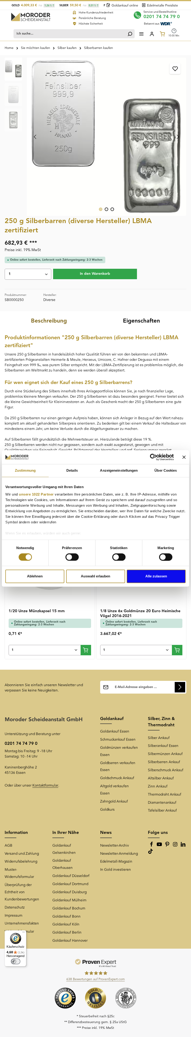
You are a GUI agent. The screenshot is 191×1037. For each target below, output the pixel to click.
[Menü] (141, 34)
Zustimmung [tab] (25, 470)
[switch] (72, 557)
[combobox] (70, 33)
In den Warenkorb (95, 274)
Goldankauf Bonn (66, 917)
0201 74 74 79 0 (161, 17)
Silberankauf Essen (163, 746)
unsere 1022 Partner (36, 494)
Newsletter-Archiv (114, 846)
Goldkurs (107, 810)
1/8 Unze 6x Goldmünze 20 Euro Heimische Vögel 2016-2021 (140, 613)
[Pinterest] (168, 846)
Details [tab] (72, 470)
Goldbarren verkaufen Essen (117, 766)
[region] (95, 137)
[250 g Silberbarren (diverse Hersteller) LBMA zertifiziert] (106, 137)
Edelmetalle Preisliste (162, 5)
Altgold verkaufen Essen (114, 789)
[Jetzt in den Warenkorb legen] (86, 650)
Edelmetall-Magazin (116, 862)
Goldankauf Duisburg (69, 892)
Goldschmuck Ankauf (117, 778)
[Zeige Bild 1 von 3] (100, 209)
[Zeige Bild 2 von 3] (106, 209)
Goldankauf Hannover (70, 941)
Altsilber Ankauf (161, 778)
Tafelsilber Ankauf (162, 811)
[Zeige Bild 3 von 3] (112, 209)
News (106, 833)
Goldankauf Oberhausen (62, 864)
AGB (8, 846)
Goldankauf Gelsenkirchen (64, 849)
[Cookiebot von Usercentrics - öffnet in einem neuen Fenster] (153, 457)
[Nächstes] (177, 137)
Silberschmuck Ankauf (165, 770)
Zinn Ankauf (157, 786)
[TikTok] (150, 853)
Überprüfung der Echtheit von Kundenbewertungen (22, 892)
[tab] (49, 321)
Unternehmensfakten (22, 923)
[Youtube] (160, 846)
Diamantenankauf (162, 803)
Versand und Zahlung (22, 854)
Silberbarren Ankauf (164, 762)
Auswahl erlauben (95, 576)
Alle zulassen (156, 576)
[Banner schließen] (184, 457)
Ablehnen (35, 576)
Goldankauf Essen (114, 731)
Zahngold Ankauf (114, 801)
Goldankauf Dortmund (70, 884)
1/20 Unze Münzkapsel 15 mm (37, 611)
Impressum (13, 916)
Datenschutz (15, 907)
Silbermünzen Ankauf (165, 754)
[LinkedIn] (183, 846)
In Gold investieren (115, 870)
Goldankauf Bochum (68, 908)
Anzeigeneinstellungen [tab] (119, 470)
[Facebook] (152, 846)
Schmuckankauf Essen (118, 740)
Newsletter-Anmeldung (119, 854)
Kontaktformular (45, 785)
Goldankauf (111, 719)
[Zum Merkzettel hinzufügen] (175, 68)
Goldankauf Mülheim (69, 900)
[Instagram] (176, 846)
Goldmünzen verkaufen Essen (119, 751)
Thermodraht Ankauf (164, 795)
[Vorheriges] (35, 137)
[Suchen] (130, 33)
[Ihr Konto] (152, 34)
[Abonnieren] (180, 687)
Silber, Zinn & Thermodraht (161, 722)
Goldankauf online (125, 5)
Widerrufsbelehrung (21, 862)
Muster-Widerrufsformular (19, 873)
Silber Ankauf (159, 738)
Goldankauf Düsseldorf (70, 876)
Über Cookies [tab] (165, 470)
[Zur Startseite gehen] (31, 17)
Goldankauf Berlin (67, 933)
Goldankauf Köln (65, 924)
